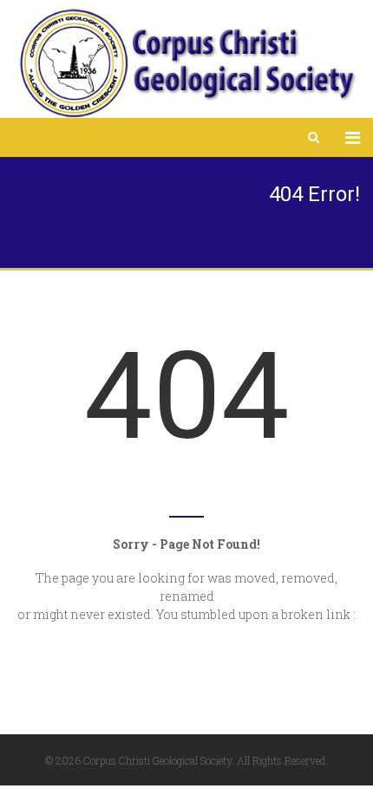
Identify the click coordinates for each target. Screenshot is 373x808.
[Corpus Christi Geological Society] (186, 63)
